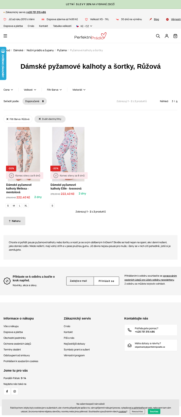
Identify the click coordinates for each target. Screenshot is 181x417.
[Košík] (175, 36)
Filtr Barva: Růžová (19, 119)
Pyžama (62, 50)
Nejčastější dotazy (74, 343)
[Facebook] (7, 391)
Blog (156, 19)
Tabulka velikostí (62, 26)
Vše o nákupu (11, 326)
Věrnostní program (74, 355)
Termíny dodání (12, 349)
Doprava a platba (13, 26)
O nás (31, 26)
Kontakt (43, 26)
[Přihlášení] (167, 36)
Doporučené (32, 101)
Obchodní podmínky (15, 337)
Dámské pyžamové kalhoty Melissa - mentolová (19, 188)
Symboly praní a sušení (77, 349)
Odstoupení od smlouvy (17, 355)
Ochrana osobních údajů (17, 343)
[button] (5, 36)
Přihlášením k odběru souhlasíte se (150, 277)
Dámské (18, 50)
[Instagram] (14, 391)
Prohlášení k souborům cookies (21, 361)
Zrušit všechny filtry (51, 118)
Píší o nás (69, 337)
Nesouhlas (137, 411)
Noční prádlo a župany (40, 50)
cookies (122, 411)
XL (26, 205)
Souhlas (154, 411)
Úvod (7, 50)
